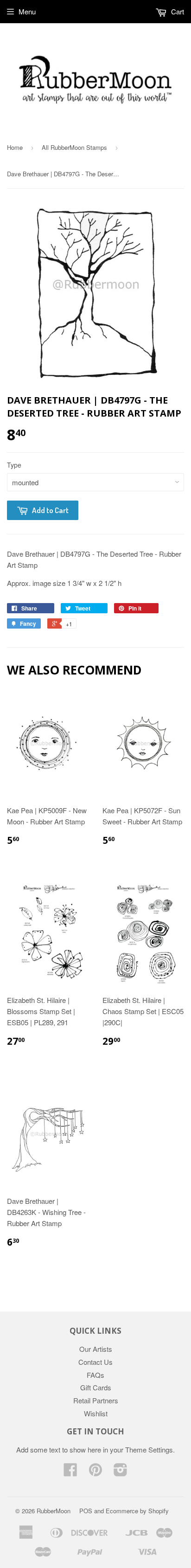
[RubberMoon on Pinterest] (95, 1472)
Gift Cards (95, 1387)
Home (15, 147)
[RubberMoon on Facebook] (70, 1472)
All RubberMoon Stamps (74, 147)
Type (14, 464)
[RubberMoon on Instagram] (120, 1472)
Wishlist (96, 1413)
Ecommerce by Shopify (137, 1510)
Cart (176, 11)
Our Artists (95, 1349)
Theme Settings (149, 1449)
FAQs (95, 1375)
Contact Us (95, 1362)
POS (85, 1510)
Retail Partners (95, 1400)
